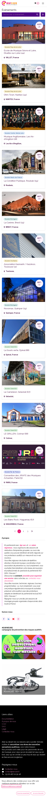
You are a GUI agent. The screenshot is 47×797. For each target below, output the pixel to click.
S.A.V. (4, 726)
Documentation (8, 719)
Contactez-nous (8, 732)
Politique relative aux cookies (11, 786)
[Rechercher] (37, 14)
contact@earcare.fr (12, 772)
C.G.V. (4, 724)
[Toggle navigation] (43, 3)
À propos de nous (9, 721)
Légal (4, 729)
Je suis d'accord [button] (38, 793)
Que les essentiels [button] (23, 793)
